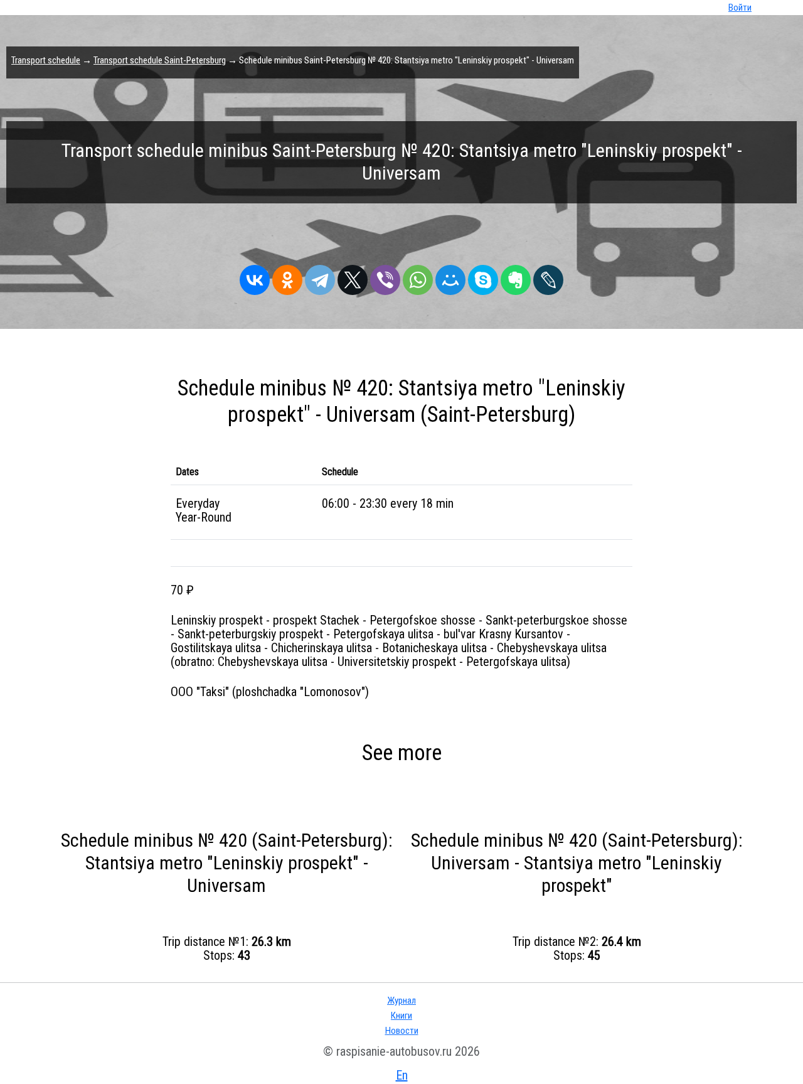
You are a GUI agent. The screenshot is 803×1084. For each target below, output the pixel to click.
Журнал (401, 1000)
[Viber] (385, 277)
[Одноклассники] (287, 277)
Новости (401, 1030)
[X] (353, 277)
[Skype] (483, 277)
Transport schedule (45, 60)
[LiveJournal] (548, 277)
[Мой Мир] (450, 277)
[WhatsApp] (418, 277)
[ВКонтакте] (255, 277)
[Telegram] (320, 277)
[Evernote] (516, 277)
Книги (401, 1015)
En (402, 1075)
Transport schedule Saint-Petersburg (159, 60)
